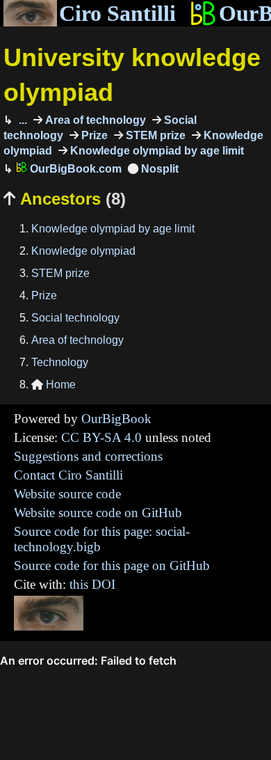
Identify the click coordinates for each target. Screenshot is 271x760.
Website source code (67, 493)
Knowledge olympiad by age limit (155, 151)
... (21, 120)
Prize (93, 135)
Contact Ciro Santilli (68, 475)
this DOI (92, 584)
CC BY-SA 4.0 (101, 437)
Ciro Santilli (117, 13)
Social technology (75, 318)
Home (53, 384)
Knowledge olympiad (83, 251)
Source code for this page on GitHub (112, 565)
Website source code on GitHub (98, 512)
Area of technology (94, 120)
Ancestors (64, 198)
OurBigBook (116, 418)
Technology (59, 362)
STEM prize (154, 135)
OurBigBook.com (74, 169)
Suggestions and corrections (88, 456)
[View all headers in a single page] (153, 169)
